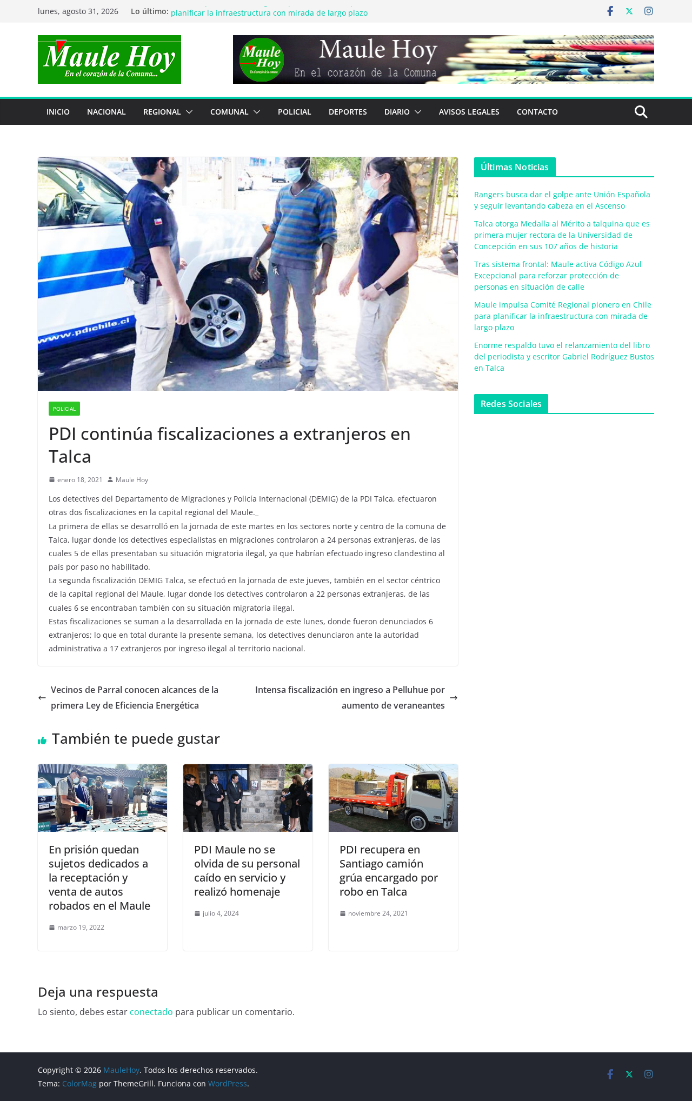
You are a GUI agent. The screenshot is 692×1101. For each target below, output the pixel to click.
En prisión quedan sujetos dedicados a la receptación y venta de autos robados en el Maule (99, 877)
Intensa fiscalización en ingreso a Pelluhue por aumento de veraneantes (350, 697)
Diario (397, 111)
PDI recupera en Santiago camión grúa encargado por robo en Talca (389, 870)
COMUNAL (229, 111)
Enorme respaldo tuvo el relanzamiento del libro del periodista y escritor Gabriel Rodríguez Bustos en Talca (564, 356)
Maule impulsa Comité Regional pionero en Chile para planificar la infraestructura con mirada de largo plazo (269, 16)
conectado (151, 1012)
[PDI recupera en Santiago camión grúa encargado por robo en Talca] (393, 772)
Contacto (537, 111)
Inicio (58, 111)
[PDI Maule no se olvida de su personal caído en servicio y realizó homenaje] (247, 772)
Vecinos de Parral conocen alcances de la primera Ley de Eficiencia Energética (134, 697)
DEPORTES (348, 111)
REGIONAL (162, 111)
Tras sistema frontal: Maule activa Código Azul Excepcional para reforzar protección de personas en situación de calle (558, 275)
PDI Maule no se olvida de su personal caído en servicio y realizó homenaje (247, 870)
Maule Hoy (132, 479)
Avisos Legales (469, 111)
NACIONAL (106, 111)
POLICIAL (294, 111)
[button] (187, 111)
